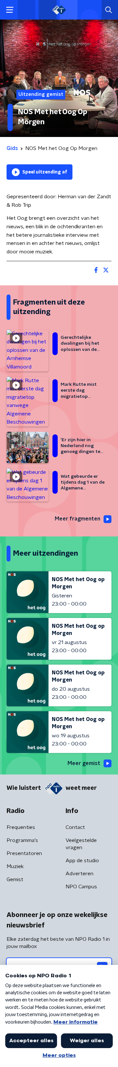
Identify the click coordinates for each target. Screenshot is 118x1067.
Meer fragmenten (77, 518)
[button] (9, 10)
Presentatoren (24, 853)
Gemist (15, 879)
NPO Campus (81, 886)
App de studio (82, 860)
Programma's (22, 840)
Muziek (15, 866)
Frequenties (21, 827)
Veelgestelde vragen (81, 844)
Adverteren (79, 873)
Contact (75, 827)
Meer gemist (84, 763)
